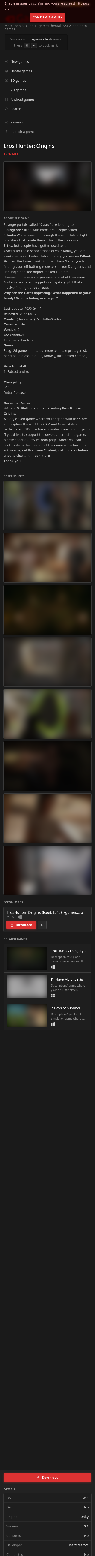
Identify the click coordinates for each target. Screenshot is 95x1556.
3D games (11, 154)
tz (42, 925)
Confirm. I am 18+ (47, 17)
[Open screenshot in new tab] (47, 505)
